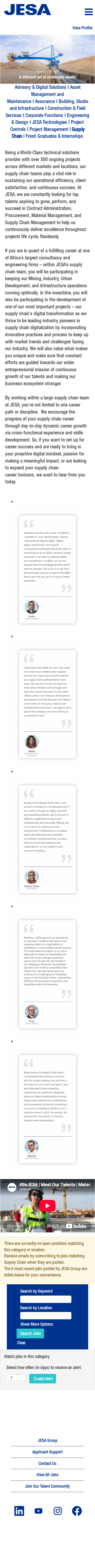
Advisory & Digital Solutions (40, 87)
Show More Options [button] (36, 1324)
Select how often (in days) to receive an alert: (44, 1367)
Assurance (45, 101)
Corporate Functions (44, 115)
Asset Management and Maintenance (44, 94)
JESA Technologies (49, 122)
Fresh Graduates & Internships (54, 136)
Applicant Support (47, 1451)
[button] (79, 12)
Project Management (48, 129)
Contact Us (47, 1463)
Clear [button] (21, 1342)
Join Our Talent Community (47, 1486)
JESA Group (47, 1440)
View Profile (82, 27)
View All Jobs (47, 1474)
